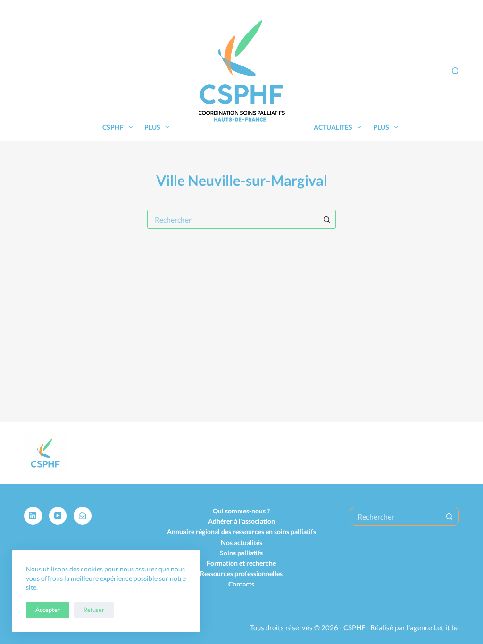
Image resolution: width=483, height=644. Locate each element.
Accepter (47, 609)
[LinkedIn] (33, 516)
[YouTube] (58, 516)
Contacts (241, 584)
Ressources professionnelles (241, 574)
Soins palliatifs (241, 553)
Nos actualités (241, 542)
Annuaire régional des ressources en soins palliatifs (241, 532)
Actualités (333, 127)
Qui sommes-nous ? (241, 511)
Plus (152, 127)
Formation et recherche (241, 563)
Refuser (93, 609)
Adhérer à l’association (241, 521)
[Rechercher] (455, 70)
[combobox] (232, 219)
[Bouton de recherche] (326, 219)
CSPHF (113, 127)
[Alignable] (83, 516)
